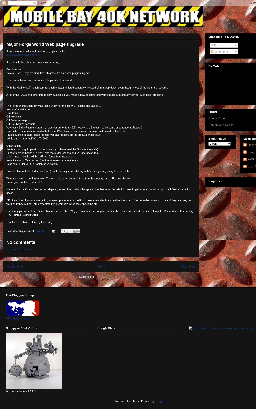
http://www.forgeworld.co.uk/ (22, 54)
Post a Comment (21, 249)
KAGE (251, 159)
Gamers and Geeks (220, 124)
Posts (217, 45)
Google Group (217, 118)
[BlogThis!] (67, 231)
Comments (220, 51)
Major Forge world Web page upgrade (45, 44)
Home (102, 266)
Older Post (188, 266)
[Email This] (63, 231)
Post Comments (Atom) (109, 276)
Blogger (160, 401)
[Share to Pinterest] (78, 231)
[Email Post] (53, 231)
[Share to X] (71, 231)
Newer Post (14, 266)
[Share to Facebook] (75, 231)
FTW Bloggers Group (18, 318)
